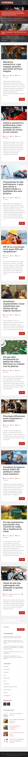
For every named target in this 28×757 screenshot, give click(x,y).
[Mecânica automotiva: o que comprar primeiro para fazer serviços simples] (14, 52)
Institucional (6, 684)
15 (14, 620)
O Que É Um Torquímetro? (15, 713)
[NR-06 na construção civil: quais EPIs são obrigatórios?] (14, 237)
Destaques (6, 672)
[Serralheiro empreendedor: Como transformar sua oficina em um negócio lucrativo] (14, 292)
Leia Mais (22, 99)
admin (12, 75)
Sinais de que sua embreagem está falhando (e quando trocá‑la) (13, 586)
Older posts (22, 621)
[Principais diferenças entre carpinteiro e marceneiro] (14, 406)
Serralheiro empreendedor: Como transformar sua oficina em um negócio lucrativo (13, 306)
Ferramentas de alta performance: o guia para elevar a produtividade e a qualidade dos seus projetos (13, 188)
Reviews (5, 692)
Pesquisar (6, 627)
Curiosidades (6, 669)
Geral (4, 681)
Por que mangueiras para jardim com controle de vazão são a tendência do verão (13, 527)
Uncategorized (6, 695)
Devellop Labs (18, 755)
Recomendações (7, 689)
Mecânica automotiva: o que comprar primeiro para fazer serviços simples (12, 66)
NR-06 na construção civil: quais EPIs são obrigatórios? (13, 249)
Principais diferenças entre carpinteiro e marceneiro (14, 418)
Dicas (4, 675)
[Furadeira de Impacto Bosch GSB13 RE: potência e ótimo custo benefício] (14, 457)
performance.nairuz (16, 594)
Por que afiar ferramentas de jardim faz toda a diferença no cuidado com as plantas (14, 362)
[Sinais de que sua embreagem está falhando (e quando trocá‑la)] (14, 573)
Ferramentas (6, 678)
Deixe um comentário (8, 596)
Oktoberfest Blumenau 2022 (10, 686)
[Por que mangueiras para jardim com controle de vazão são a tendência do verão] (14, 512)
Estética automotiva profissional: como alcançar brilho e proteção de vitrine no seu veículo (13, 127)
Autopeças (6, 666)
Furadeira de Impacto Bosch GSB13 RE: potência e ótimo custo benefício (14, 470)
